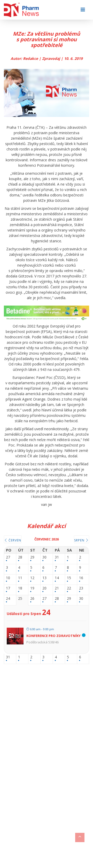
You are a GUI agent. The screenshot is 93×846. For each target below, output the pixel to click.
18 (20, 588)
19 (32, 588)
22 (69, 588)
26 (32, 598)
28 (20, 557)
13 (44, 578)
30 (44, 557)
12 (32, 578)
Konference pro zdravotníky (53, 635)
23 (81, 588)
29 (32, 557)
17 (8, 588)
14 (57, 578)
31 (57, 557)
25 (20, 598)
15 (69, 578)
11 (20, 578)
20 (44, 588)
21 (57, 588)
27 (8, 557)
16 (81, 578)
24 (8, 598)
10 (8, 578)
